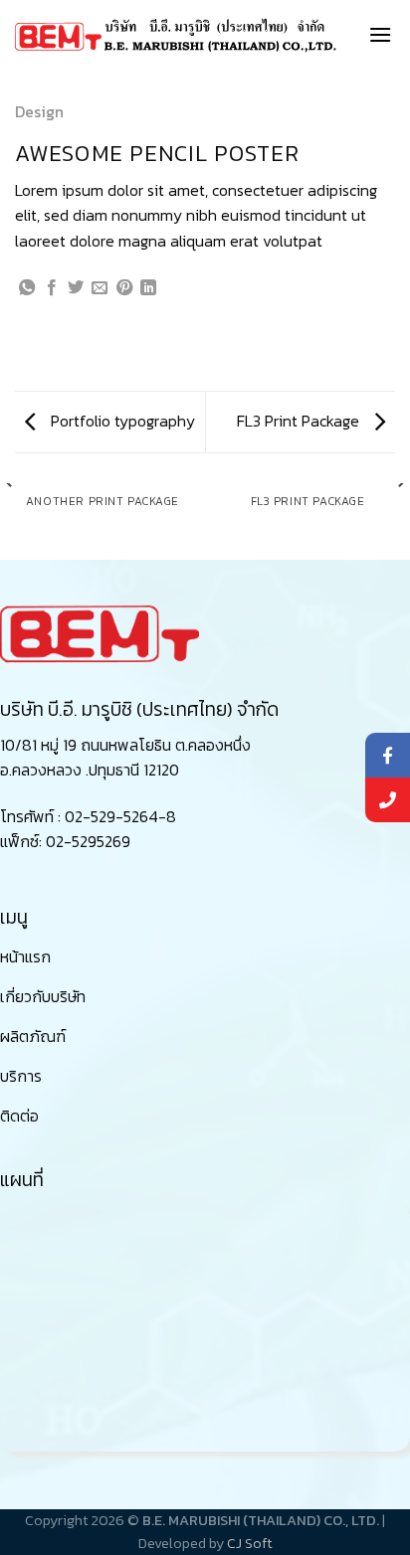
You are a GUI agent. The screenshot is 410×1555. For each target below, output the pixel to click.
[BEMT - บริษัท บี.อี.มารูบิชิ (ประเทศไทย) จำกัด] (176, 35)
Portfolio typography (121, 420)
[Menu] (380, 34)
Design (39, 111)
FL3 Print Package (300, 420)
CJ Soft (250, 1543)
